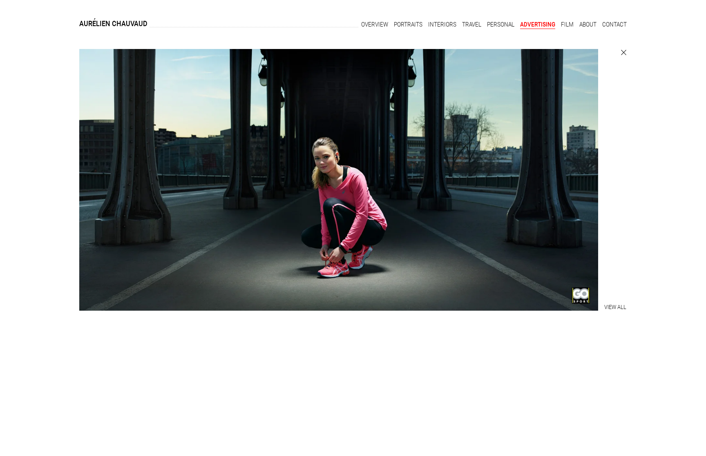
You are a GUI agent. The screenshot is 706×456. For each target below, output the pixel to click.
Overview (374, 24)
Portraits (408, 24)
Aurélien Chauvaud (113, 23)
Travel (471, 24)
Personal (500, 24)
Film (567, 24)
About (588, 24)
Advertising (537, 24)
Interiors (442, 24)
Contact (614, 24)
